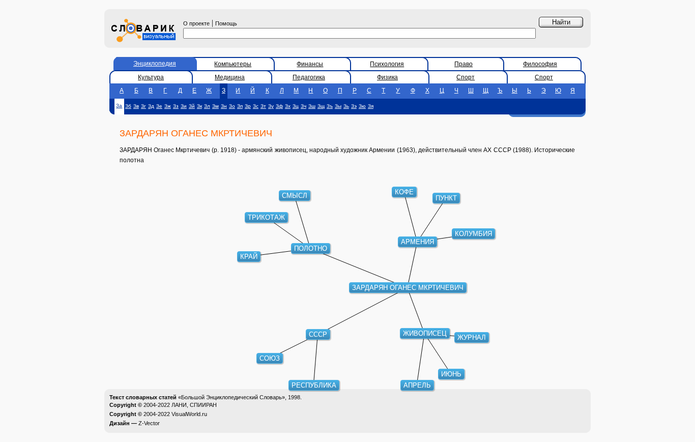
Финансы (310, 64)
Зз (176, 106)
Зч (303, 106)
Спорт (465, 77)
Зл (207, 106)
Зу (271, 106)
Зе (159, 106)
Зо (232, 106)
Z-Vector (149, 423)
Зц (296, 106)
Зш (311, 106)
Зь (346, 106)
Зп (240, 106)
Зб (128, 106)
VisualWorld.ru (189, 414)
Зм (215, 106)
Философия (540, 64)
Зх (288, 106)
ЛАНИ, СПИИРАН (194, 405)
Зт (263, 106)
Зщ (321, 106)
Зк (199, 106)
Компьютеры (232, 64)
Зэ (354, 106)
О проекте (196, 23)
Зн (224, 106)
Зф (279, 106)
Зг (143, 106)
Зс (255, 106)
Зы (338, 106)
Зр (248, 106)
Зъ (330, 106)
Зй (192, 106)
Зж (167, 106)
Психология (387, 64)
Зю (362, 106)
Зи (184, 106)
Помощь (226, 23)
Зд (151, 106)
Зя (370, 106)
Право (463, 64)
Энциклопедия (154, 63)
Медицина (230, 77)
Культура (151, 77)
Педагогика (309, 77)
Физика (387, 77)
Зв (136, 106)
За (119, 105)
